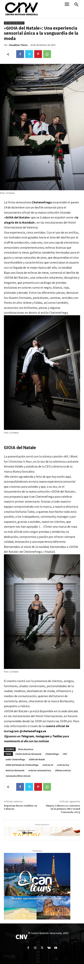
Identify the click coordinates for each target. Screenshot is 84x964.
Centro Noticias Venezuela (28, 753)
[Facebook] (20, 54)
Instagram (42, 736)
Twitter (57, 736)
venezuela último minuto (17, 775)
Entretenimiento (14, 23)
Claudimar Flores (18, 45)
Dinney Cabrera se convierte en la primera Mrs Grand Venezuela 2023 (63, 809)
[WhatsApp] (47, 54)
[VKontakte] (48, 947)
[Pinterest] (38, 54)
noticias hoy (63, 764)
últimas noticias (63, 770)
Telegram (27, 736)
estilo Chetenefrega (15, 759)
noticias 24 (47, 764)
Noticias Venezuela (14, 770)
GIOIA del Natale (37, 759)
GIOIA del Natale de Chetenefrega (21, 764)
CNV (65, 753)
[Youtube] (55, 947)
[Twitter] (29, 54)
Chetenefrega (52, 753)
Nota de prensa (25, 749)
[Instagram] (35, 947)
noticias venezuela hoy (39, 770)
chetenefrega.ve (34, 731)
